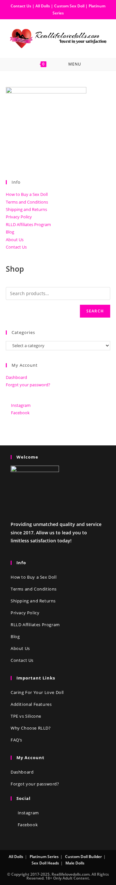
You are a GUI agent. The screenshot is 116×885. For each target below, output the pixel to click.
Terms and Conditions (27, 202)
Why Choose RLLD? (31, 728)
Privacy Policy (19, 217)
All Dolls (43, 6)
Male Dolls (74, 863)
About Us (15, 239)
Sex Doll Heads (45, 863)
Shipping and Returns (26, 209)
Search (95, 311)
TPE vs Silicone (26, 716)
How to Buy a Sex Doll (27, 194)
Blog (10, 232)
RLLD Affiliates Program (28, 224)
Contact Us (21, 6)
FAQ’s (16, 740)
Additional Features (31, 704)
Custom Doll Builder (83, 856)
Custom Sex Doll (69, 6)
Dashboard (16, 377)
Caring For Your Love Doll (37, 692)
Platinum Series (44, 856)
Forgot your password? (28, 385)
